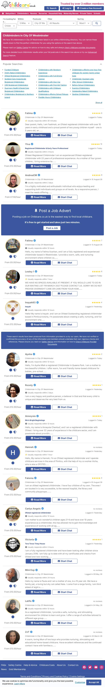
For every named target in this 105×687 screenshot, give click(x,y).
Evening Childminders (81, 88)
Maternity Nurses (71, 13)
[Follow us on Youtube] (95, 667)
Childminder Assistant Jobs (83, 79)
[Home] (3, 13)
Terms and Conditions (30, 676)
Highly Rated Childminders (15, 73)
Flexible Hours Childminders (49, 97)
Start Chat (66, 135)
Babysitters (11, 13)
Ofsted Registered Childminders (17, 76)
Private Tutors (86, 13)
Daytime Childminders (81, 94)
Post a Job (52, 228)
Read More (39, 135)
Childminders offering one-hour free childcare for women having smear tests (86, 73)
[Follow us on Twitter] (90, 667)
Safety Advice (47, 342)
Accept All (94, 682)
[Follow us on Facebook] (84, 667)
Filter (50, 19)
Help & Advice (30, 665)
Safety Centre (22, 47)
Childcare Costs (47, 665)
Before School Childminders (83, 85)
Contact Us (73, 665)
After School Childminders (82, 82)
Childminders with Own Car (49, 82)
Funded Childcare (12, 70)
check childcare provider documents (80, 47)
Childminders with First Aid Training (52, 85)
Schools (97, 13)
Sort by (80, 19)
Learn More (19, 684)
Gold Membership (17, 669)
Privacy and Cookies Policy (55, 676)
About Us (61, 665)
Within (21, 19)
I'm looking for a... (9, 20)
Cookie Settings (77, 676)
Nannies (33, 13)
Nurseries (43, 13)
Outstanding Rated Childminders (85, 91)
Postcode (37, 19)
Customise (80, 682)
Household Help (55, 13)
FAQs (3, 665)
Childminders (23, 13)
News (4, 669)
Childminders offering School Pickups (53, 94)
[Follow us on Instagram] (101, 667)
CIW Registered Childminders (16, 85)
